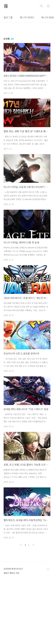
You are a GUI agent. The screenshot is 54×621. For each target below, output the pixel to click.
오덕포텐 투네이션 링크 (13, 568)
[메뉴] (48, 6)
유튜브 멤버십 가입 (11, 573)
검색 (41, 6)
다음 (33, 545)
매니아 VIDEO (27, 17)
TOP (48, 569)
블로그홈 (8, 17)
